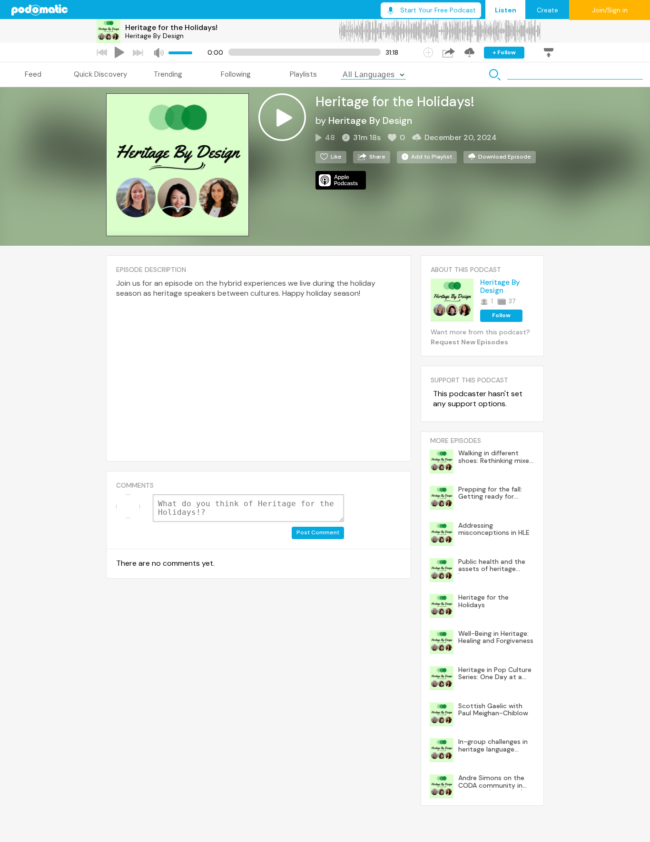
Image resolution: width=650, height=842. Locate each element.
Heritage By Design (154, 35)
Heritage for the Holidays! (171, 27)
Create (547, 10)
